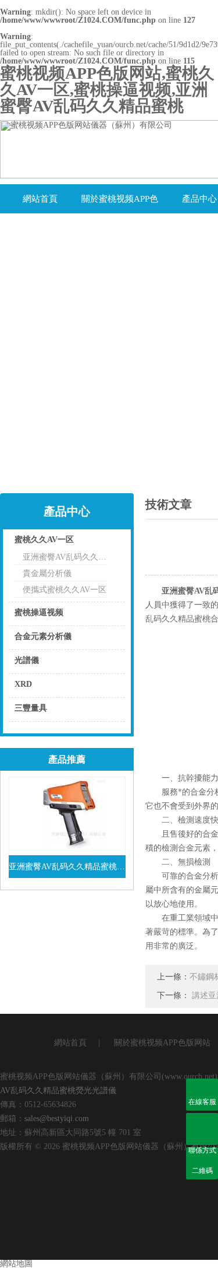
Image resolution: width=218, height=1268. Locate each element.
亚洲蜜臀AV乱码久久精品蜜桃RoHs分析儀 (65, 557)
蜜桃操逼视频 (39, 612)
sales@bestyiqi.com (56, 1118)
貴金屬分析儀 (47, 573)
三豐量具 (31, 708)
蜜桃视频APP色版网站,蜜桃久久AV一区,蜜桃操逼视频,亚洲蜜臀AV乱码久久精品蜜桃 (107, 89)
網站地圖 (16, 1263)
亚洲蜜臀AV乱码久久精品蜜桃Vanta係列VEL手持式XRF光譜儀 (67, 866)
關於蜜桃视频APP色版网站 (119, 203)
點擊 (101, 542)
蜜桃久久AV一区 (44, 539)
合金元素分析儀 (43, 636)
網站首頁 (40, 198)
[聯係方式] (202, 1129)
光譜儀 (27, 660)
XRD (23, 684)
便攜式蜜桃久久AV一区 (64, 589)
